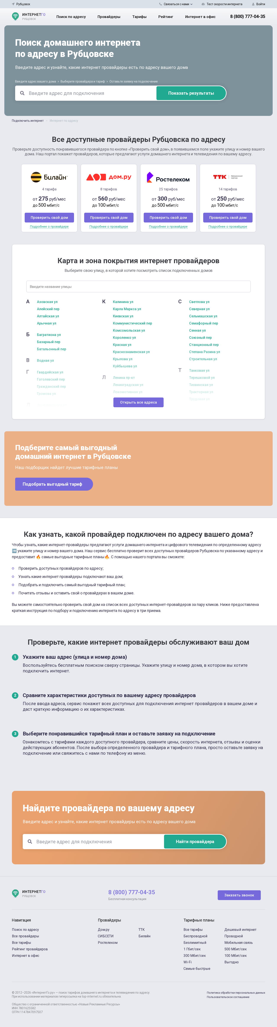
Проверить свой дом (49, 217)
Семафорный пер (203, 323)
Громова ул (46, 394)
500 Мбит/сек (235, 949)
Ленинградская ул (128, 385)
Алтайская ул (48, 316)
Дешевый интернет (240, 930)
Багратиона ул (49, 335)
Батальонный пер (51, 349)
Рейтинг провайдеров (30, 949)
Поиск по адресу (71, 17)
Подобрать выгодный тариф (52, 484)
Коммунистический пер (132, 323)
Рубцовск (23, 4)
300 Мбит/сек (195, 956)
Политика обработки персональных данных (236, 992)
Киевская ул (123, 316)
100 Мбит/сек (235, 956)
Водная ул (45, 361)
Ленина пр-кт (124, 378)
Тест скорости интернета (224, 4)
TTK (141, 930)
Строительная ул (203, 359)
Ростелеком (108, 943)
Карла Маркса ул (127, 309)
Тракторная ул (201, 392)
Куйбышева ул (125, 366)
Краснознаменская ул (131, 352)
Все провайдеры (25, 936)
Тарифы (139, 17)
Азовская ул (47, 302)
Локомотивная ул (127, 392)
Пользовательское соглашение (228, 997)
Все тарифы (21, 943)
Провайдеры (109, 17)
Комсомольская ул (129, 331)
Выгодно (231, 962)
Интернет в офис (200, 17)
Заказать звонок (239, 895)
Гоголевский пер (51, 379)
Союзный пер (200, 338)
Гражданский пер (51, 387)
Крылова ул (122, 359)
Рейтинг (165, 17)
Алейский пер (48, 309)
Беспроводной (195, 936)
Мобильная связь (238, 943)
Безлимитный (195, 943)
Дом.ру (104, 930)
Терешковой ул (202, 378)
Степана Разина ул (204, 352)
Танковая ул (199, 371)
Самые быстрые (197, 969)
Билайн (144, 936)
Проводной (233, 936)
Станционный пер (204, 345)
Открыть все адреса (138, 402)
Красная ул (122, 345)
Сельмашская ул (203, 316)
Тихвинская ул (201, 385)
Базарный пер (48, 342)
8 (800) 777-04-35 (247, 16)
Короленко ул (124, 338)
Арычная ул (46, 323)
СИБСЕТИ (106, 936)
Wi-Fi (188, 962)
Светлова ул (199, 302)
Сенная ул (197, 331)
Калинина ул (123, 302)
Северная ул (199, 309)
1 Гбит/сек (192, 949)
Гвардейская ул (50, 372)
